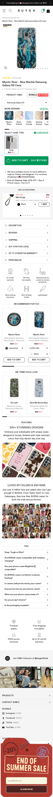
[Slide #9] (45, 68)
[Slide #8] (42, 68)
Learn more (42, 133)
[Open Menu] (4, 10)
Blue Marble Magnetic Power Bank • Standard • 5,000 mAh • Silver (39, 339)
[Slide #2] (28, 68)
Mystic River (14, 335)
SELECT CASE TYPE (14, 133)
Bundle (38, 95)
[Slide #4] (33, 68)
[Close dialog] (27, 750)
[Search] (10, 10)
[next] (50, 3)
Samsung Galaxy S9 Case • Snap (39, 407)
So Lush (14, 403)
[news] (42, 10)
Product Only (14, 95)
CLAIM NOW (26, 789)
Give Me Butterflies (39, 403)
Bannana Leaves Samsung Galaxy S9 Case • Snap (14, 407)
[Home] (26, 10)
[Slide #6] (38, 68)
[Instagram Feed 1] (26, 677)
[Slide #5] (35, 68)
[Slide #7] (40, 68)
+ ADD (44, 204)
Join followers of (30, 658)
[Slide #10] (47, 68)
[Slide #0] (23, 68)
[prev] (2, 3)
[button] (11, 78)
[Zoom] (5, 68)
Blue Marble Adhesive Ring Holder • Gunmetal (14, 339)
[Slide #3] (31, 68)
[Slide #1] (26, 68)
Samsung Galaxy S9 (10, 18)
